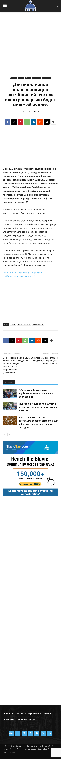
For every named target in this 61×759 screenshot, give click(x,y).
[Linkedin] (33, 122)
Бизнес (21, 78)
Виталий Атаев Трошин (15, 272)
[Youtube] (49, 733)
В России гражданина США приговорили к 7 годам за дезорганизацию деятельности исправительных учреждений (16, 365)
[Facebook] (7, 122)
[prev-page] (4, 434)
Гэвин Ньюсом (24, 324)
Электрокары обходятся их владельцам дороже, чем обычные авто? (44, 361)
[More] (53, 122)
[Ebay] (11, 733)
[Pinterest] (20, 122)
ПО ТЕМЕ (9, 383)
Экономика (36, 78)
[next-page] (9, 434)
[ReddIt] (40, 122)
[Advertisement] (30, 46)
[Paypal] (30, 733)
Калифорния (38, 324)
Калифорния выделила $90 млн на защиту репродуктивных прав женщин (37, 407)
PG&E (13, 324)
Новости (13, 78)
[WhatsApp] (27, 122)
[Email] (47, 122)
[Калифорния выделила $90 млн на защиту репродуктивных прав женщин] (10, 406)
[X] (14, 122)
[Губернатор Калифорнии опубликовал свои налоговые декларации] (10, 393)
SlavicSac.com (35, 272)
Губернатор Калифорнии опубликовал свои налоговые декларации (35, 393)
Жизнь (28, 78)
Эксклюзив (46, 78)
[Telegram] (36, 733)
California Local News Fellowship (19, 276)
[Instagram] (24, 733)
